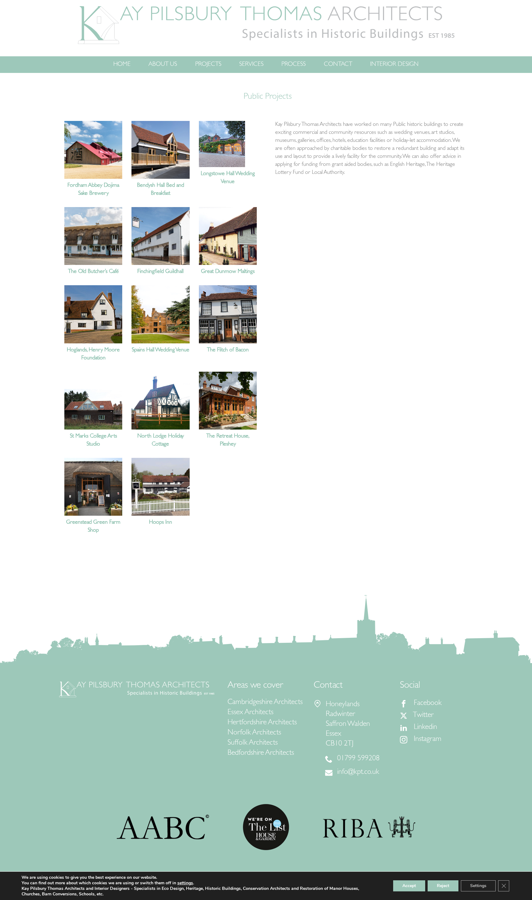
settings (185, 883)
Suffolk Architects (253, 743)
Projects (208, 65)
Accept (409, 886)
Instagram (426, 739)
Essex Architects (250, 713)
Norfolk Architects (254, 733)
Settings (478, 886)
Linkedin (424, 727)
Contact (338, 65)
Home (122, 65)
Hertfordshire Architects (262, 723)
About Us (162, 65)
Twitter (423, 715)
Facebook (427, 703)
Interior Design (394, 65)
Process (293, 65)
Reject (443, 886)
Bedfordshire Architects (261, 753)
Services (251, 65)
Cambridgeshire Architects (265, 703)
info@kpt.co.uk (358, 772)
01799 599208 (358, 759)
